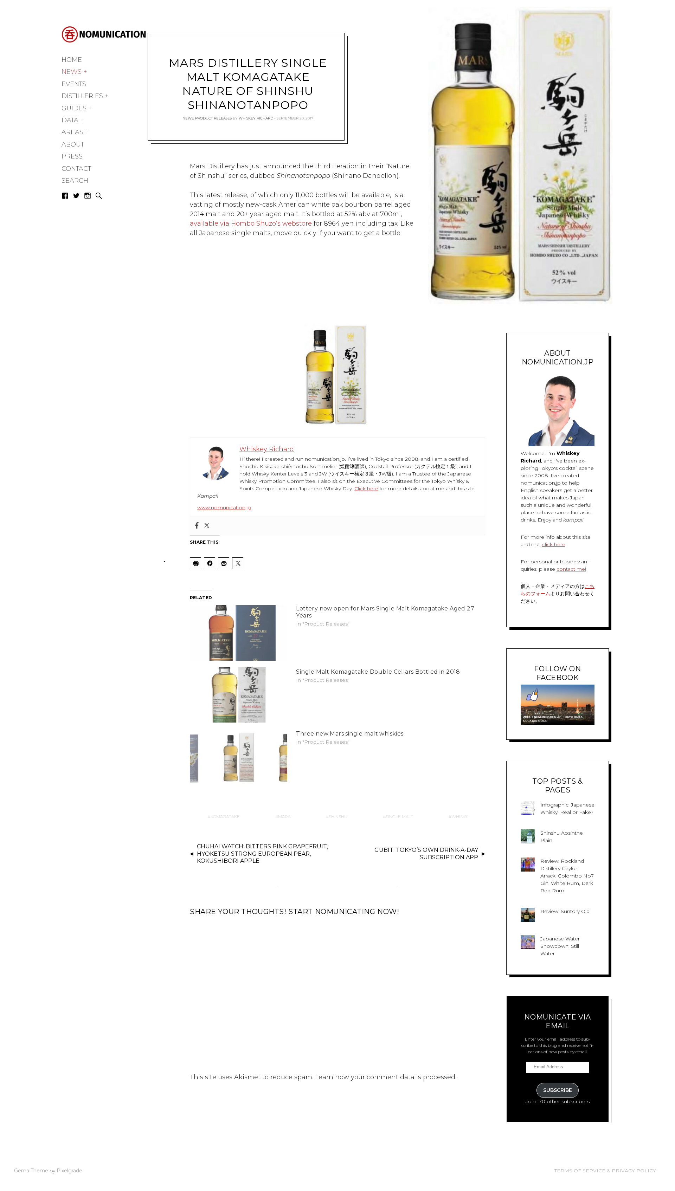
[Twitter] (207, 526)
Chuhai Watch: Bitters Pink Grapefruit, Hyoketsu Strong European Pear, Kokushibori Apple (262, 854)
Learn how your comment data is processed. (385, 1077)
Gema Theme (31, 1170)
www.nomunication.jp (224, 507)
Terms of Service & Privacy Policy (605, 1170)
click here (553, 544)
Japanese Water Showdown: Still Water (560, 946)
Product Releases (213, 118)
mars (284, 816)
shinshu (338, 816)
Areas (72, 132)
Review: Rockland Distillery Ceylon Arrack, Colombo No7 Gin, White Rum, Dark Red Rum (567, 876)
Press (72, 156)
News (72, 72)
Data (70, 120)
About (73, 144)
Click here (366, 488)
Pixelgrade (69, 1170)
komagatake (225, 816)
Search (75, 181)
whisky (459, 816)
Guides (74, 108)
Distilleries (82, 96)
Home (72, 60)
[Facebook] (197, 526)
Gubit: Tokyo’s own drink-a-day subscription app (426, 854)
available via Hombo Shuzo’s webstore (251, 223)
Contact (76, 169)
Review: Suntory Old (565, 911)
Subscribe (557, 1090)
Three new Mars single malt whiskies (349, 733)
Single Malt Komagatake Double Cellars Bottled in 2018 (378, 671)
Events (74, 84)
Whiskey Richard (256, 118)
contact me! (571, 569)
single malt (399, 816)
